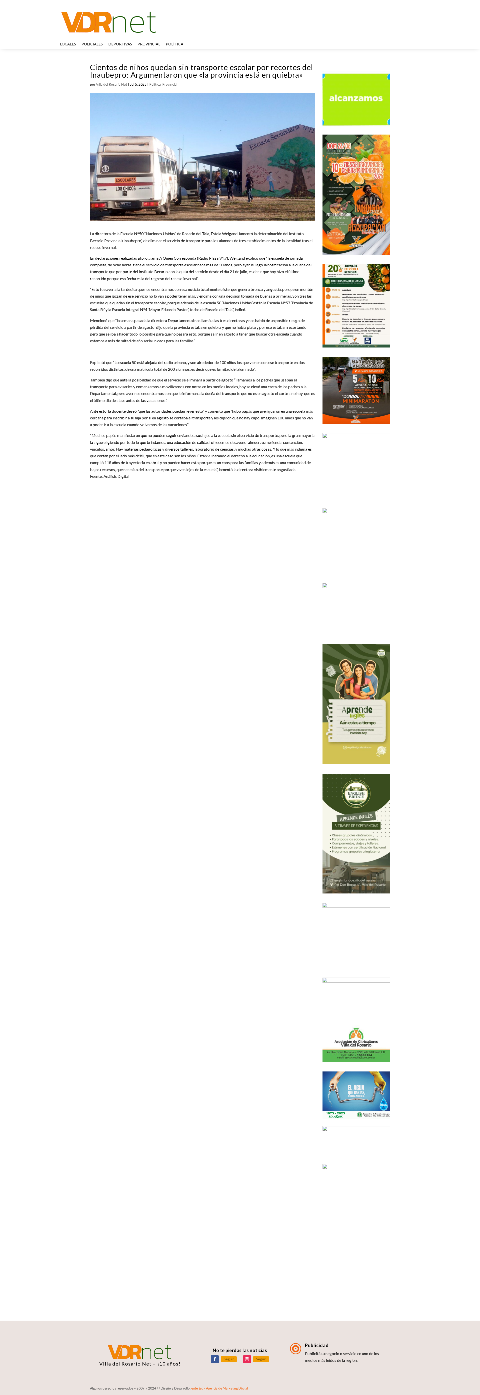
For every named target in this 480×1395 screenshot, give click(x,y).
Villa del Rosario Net (111, 84)
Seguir (229, 1359)
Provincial (149, 44)
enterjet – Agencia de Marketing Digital (219, 1388)
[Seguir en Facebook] (215, 1359)
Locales (68, 44)
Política (174, 44)
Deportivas (120, 44)
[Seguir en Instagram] (247, 1359)
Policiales (92, 44)
